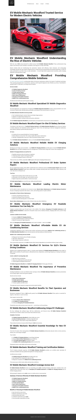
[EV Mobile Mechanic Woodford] (38, 55)
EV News (47, 3)
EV (24, 126)
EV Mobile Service (30, 3)
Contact (41, 3)
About (37, 3)
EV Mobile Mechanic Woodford (17, 81)
